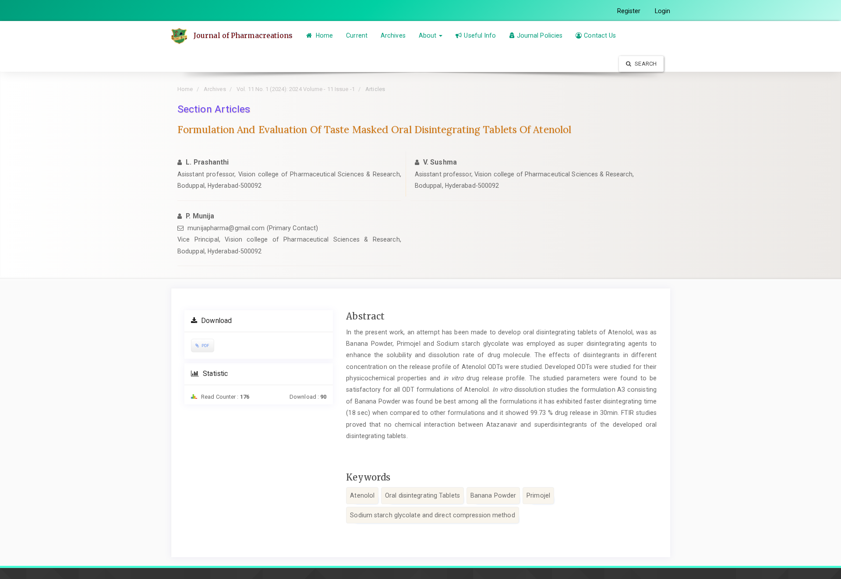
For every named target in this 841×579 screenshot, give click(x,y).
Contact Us (600, 35)
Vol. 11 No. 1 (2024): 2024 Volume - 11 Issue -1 (296, 89)
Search (645, 63)
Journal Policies (540, 35)
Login (663, 10)
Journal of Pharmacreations (243, 35)
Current (356, 35)
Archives (393, 35)
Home (323, 35)
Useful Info (480, 35)
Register (629, 10)
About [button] (428, 35)
